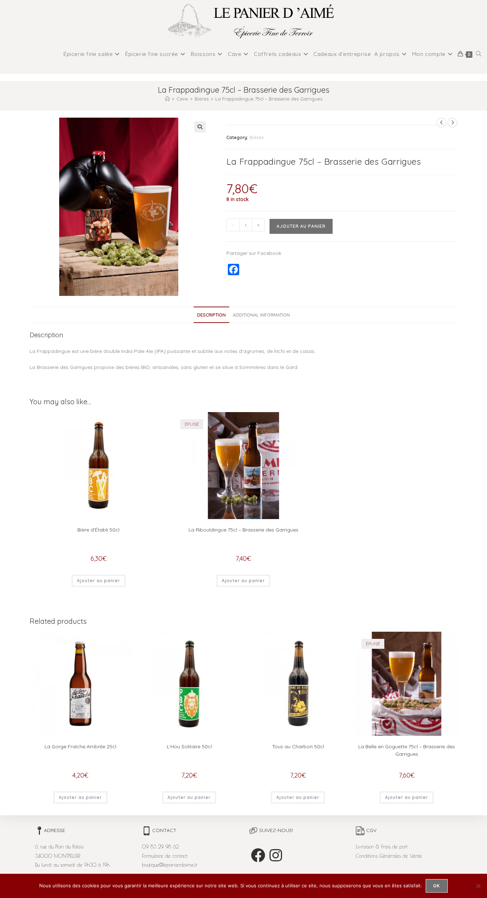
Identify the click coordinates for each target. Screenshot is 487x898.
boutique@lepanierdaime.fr (170, 865)
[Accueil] (167, 99)
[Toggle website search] (478, 54)
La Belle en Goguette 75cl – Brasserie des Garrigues (406, 750)
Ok (436, 885)
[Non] (478, 885)
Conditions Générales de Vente (389, 856)
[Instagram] (276, 855)
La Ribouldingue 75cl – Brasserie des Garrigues (243, 530)
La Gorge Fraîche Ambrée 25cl (80, 746)
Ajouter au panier (301, 226)
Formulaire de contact (165, 856)
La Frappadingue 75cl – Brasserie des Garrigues (268, 99)
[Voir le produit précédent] (441, 123)
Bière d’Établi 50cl (98, 530)
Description (211, 315)
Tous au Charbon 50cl (298, 746)
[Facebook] (258, 855)
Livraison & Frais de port (381, 847)
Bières (256, 137)
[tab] (211, 315)
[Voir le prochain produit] (452, 123)
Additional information (261, 315)
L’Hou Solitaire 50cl (189, 746)
